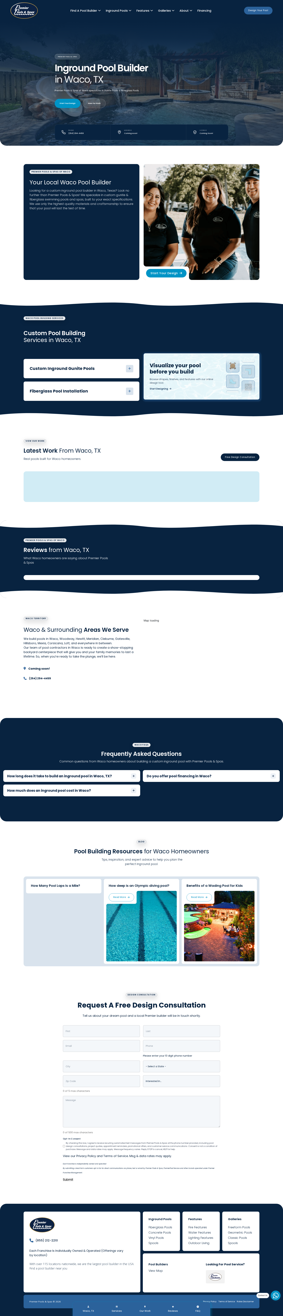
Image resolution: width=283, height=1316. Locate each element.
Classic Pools (237, 1238)
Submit (68, 1179)
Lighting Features (200, 1238)
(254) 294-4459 (76, 133)
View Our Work (94, 103)
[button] (81, 368)
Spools (153, 1243)
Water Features (199, 1232)
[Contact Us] (276, 1295)
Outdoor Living (198, 1243)
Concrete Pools (160, 1232)
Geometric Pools (240, 1232)
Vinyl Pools (156, 1238)
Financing (204, 11)
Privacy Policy (86, 1156)
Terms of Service (115, 1156)
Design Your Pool (258, 10)
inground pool (71, 190)
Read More (119, 897)
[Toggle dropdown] (99, 10)
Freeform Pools (239, 1227)
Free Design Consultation (240, 457)
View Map (156, 1271)
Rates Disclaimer (245, 1301)
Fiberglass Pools (160, 1227)
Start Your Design (67, 103)
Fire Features (197, 1227)
